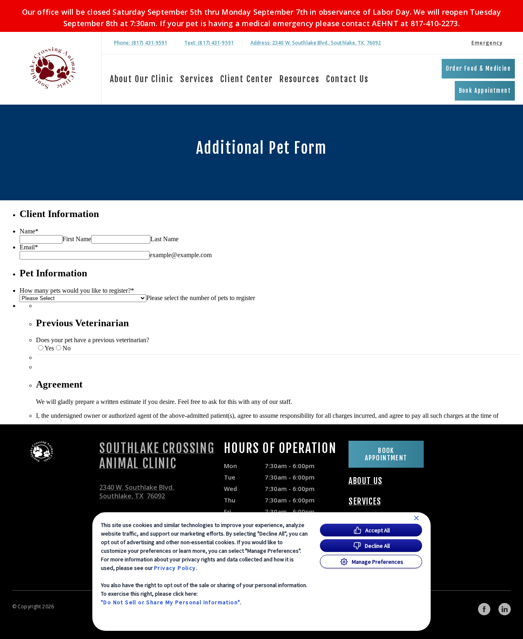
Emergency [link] (487, 42)
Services (197, 79)
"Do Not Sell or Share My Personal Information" (170, 602)
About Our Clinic (142, 79)
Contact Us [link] (347, 79)
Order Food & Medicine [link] (478, 68)
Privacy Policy (175, 568)
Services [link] (365, 501)
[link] (52, 68)
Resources (299, 79)
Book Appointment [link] (485, 90)
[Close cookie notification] (416, 518)
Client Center (246, 79)
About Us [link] (365, 481)
